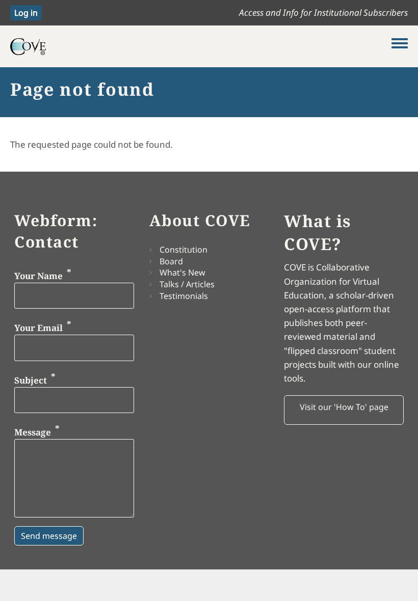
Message (32, 432)
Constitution (183, 249)
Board (171, 261)
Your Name (38, 275)
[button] (344, 410)
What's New (182, 272)
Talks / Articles (187, 284)
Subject (30, 380)
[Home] (200, 46)
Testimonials (184, 296)
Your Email (38, 328)
